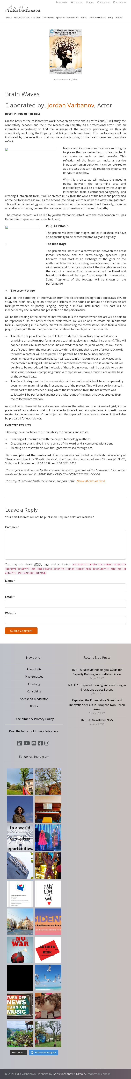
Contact (119, 17)
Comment (12, 527)
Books (84, 17)
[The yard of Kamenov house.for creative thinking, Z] (48, 1034)
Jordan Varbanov (70, 105)
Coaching (36, 17)
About (9, 17)
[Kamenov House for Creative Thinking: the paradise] (20, 781)
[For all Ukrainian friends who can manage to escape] (20, 894)
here (56, 731)
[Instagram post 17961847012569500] (20, 1006)
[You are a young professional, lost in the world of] (20, 837)
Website (10, 613)
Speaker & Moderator (67, 17)
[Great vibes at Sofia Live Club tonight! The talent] (48, 837)
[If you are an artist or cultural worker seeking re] (20, 950)
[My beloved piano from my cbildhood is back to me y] (48, 809)
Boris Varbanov (63, 1074)
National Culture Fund (91, 481)
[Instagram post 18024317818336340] (48, 894)
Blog (110, 17)
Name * (10, 580)
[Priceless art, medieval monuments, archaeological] (20, 921)
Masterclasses (21, 17)
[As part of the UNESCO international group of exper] (20, 978)
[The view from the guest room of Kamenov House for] (20, 1034)
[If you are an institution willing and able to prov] (48, 950)
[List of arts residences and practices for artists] (48, 921)
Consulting (48, 17)
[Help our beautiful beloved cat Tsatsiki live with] (48, 1006)
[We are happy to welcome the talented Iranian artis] (20, 809)
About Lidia (34, 669)
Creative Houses (97, 17)
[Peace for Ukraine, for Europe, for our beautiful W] (48, 978)
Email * (10, 597)
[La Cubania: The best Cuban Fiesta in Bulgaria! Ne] (48, 865)
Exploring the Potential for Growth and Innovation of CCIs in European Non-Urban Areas (97, 704)
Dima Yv (81, 1074)
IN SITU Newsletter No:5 (97, 720)
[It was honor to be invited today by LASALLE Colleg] (20, 865)
